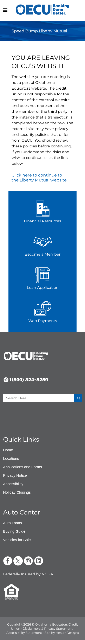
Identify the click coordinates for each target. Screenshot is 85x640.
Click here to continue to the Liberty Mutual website (39, 178)
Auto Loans (12, 523)
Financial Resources (42, 221)
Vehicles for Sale (17, 540)
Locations (11, 458)
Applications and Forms (22, 467)
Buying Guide (14, 531)
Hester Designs (67, 633)
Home (8, 450)
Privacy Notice (15, 475)
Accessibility (13, 484)
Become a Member (42, 254)
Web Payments (42, 321)
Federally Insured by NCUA (28, 574)
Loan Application (42, 287)
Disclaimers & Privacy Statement (48, 629)
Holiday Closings (17, 492)
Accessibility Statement (24, 633)
